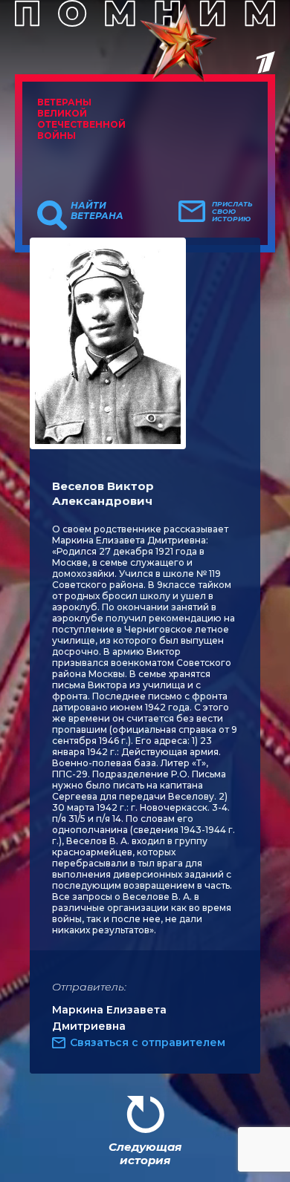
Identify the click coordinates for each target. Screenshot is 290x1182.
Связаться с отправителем (147, 1042)
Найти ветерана (97, 210)
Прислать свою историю (232, 211)
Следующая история (145, 1153)
